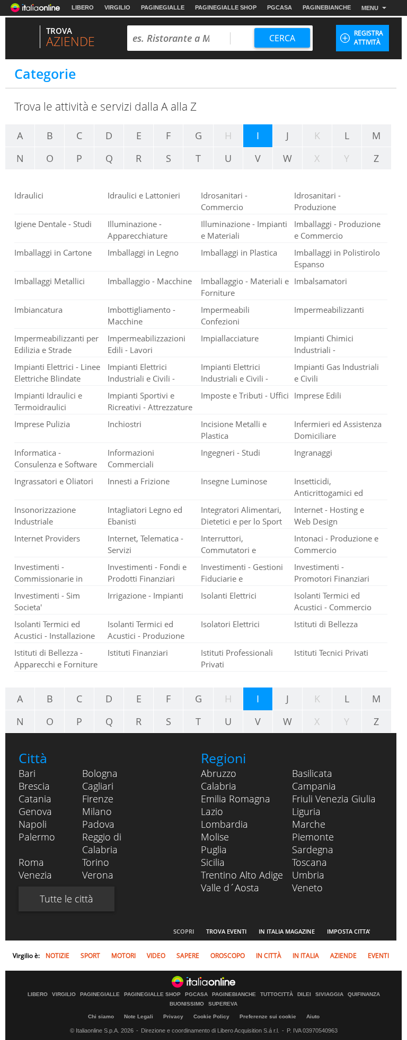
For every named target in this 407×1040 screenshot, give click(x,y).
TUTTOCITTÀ (276, 994)
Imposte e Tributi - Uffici (245, 395)
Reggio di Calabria (101, 843)
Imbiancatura (38, 309)
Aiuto (313, 1016)
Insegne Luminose (234, 481)
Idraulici (28, 195)
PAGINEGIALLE (162, 7)
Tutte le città (66, 898)
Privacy (173, 1016)
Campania (314, 786)
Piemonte (313, 836)
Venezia (35, 875)
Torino (95, 862)
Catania (35, 798)
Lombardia (224, 824)
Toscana (309, 862)
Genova (35, 811)
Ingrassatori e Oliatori (53, 481)
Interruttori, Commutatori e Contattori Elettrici (234, 550)
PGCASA (279, 7)
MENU (369, 8)
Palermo (37, 836)
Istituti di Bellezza (326, 624)
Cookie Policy (211, 1016)
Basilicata (312, 773)
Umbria (308, 875)
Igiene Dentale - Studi (53, 224)
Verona (97, 875)
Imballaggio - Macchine (150, 281)
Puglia (214, 849)
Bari (27, 773)
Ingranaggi (313, 452)
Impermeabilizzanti (329, 309)
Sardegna (312, 849)
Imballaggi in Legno (143, 252)
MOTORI (123, 955)
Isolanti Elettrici (228, 595)
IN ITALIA (306, 955)
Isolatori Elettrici (230, 624)
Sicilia (213, 862)
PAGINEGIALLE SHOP (225, 7)
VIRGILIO (117, 7)
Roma (31, 862)
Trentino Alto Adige (242, 875)
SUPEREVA (222, 1004)
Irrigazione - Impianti (145, 595)
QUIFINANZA (364, 994)
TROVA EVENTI (226, 931)
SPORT (90, 955)
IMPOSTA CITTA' (348, 931)
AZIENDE (343, 955)
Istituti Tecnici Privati (331, 652)
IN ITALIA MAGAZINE (287, 931)
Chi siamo (101, 1016)
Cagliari (97, 786)
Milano (97, 811)
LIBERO (83, 7)
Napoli (33, 824)
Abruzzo (218, 773)
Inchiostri (124, 424)
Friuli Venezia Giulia (334, 798)
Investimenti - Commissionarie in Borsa (48, 578)
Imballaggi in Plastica (239, 252)
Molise (215, 836)
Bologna (100, 773)
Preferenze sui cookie (268, 1016)
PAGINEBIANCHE (327, 7)
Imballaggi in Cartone (53, 252)
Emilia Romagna (235, 798)
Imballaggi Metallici (49, 281)
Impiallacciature (230, 338)
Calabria (218, 786)
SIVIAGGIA (329, 994)
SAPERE (187, 955)
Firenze (97, 798)
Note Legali (138, 1016)
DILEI (304, 994)
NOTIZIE (57, 955)
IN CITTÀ (268, 955)
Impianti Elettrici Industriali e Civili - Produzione (234, 378)
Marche (308, 824)
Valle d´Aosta (230, 887)
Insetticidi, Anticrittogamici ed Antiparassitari (328, 493)
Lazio (212, 811)
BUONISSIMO (187, 1004)
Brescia (34, 786)
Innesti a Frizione (139, 481)
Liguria (306, 811)
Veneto (307, 887)
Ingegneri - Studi (230, 452)
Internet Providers (47, 538)
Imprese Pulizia (42, 424)
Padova (98, 824)
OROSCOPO (227, 955)
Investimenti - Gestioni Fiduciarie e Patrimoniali (242, 578)
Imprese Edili (317, 395)
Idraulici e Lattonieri (144, 195)
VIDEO (156, 955)
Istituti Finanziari (138, 652)
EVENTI (378, 955)
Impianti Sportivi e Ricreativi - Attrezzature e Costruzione (150, 407)
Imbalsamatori (320, 281)
